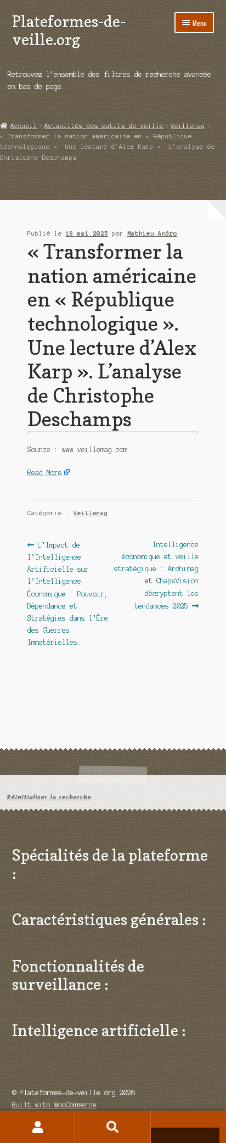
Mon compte (37, 1127)
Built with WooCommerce (54, 1104)
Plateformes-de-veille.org (69, 30)
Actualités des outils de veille (103, 125)
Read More (44, 472)
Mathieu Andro (152, 233)
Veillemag (188, 125)
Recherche (112, 1127)
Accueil (23, 125)
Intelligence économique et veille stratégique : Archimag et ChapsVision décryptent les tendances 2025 (156, 575)
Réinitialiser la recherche (49, 797)
